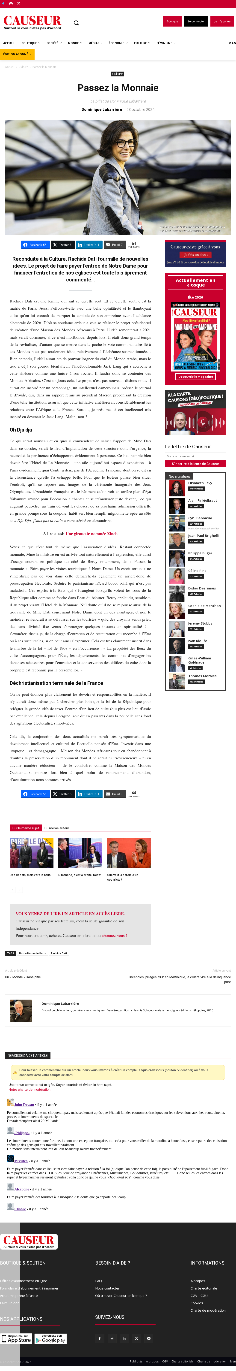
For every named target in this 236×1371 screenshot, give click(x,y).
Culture (23, 67)
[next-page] (20, 890)
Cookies (197, 1303)
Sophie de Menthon (204, 606)
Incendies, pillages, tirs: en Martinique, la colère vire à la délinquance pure (180, 979)
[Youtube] (148, 1338)
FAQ (98, 1280)
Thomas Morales (202, 676)
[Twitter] (18, 4)
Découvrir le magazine (195, 376)
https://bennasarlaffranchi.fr (203, 528)
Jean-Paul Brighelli (203, 535)
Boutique (30, 3)
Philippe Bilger (200, 553)
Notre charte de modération (29, 1089)
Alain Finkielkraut (202, 500)
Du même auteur (56, 828)
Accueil (9, 67)
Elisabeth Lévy (200, 483)
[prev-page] (12, 890)
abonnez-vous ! (114, 935)
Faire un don (9, 1303)
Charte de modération (208, 1310)
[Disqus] (118, 1154)
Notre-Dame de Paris (32, 953)
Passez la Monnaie (118, 88)
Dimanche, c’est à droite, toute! (79, 875)
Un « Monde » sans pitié (23, 977)
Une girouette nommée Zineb (92, 534)
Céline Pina (197, 570)
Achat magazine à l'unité (19, 1295)
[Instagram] (112, 1338)
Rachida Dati (59, 953)
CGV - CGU (199, 1295)
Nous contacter (107, 1288)
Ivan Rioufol (198, 641)
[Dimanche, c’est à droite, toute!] (80, 853)
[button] (76, 23)
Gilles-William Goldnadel (199, 660)
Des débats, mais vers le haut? (30, 875)
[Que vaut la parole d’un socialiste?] (129, 853)
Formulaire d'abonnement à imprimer (29, 1288)
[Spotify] (11, 4)
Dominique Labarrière (102, 109)
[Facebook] (3, 4)
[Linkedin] (124, 1338)
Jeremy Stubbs (200, 623)
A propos (198, 1280)
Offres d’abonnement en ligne (23, 1280)
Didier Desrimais (202, 588)
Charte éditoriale (204, 1288)
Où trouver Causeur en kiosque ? (121, 1295)
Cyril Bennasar (200, 518)
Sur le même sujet (25, 828)
